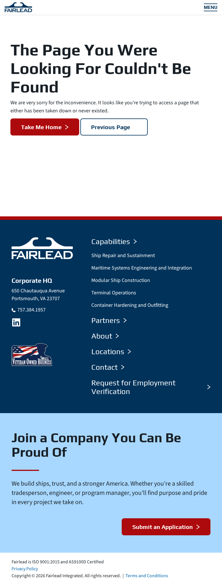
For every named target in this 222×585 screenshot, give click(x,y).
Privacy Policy (25, 569)
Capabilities (110, 241)
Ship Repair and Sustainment (123, 255)
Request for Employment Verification (133, 387)
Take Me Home (41, 127)
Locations (107, 351)
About (101, 336)
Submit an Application (162, 526)
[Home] (42, 248)
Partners (105, 320)
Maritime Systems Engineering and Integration (141, 268)
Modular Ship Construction (120, 280)
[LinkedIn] (16, 322)
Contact (104, 367)
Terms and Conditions (146, 576)
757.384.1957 (31, 309)
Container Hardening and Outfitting (129, 305)
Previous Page (110, 127)
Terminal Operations (113, 292)
